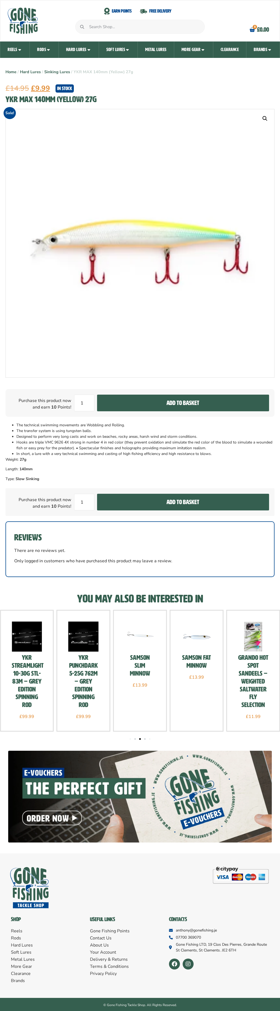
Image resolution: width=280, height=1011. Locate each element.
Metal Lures (156, 49)
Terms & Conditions (109, 966)
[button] (265, 118)
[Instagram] (188, 964)
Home (10, 72)
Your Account (103, 952)
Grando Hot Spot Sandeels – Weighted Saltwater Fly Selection (253, 681)
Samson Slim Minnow (140, 665)
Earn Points (122, 11)
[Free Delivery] (143, 11)
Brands (260, 49)
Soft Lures (115, 49)
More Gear (191, 49)
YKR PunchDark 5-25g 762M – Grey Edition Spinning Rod (83, 681)
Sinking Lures (57, 72)
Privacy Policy (103, 974)
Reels (12, 49)
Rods (41, 49)
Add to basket (183, 403)
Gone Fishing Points (110, 931)
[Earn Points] (106, 11)
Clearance (230, 49)
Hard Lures (76, 49)
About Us (99, 945)
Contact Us (101, 938)
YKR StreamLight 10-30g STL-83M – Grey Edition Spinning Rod (27, 681)
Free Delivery (160, 11)
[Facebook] (174, 964)
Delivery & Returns (109, 959)
